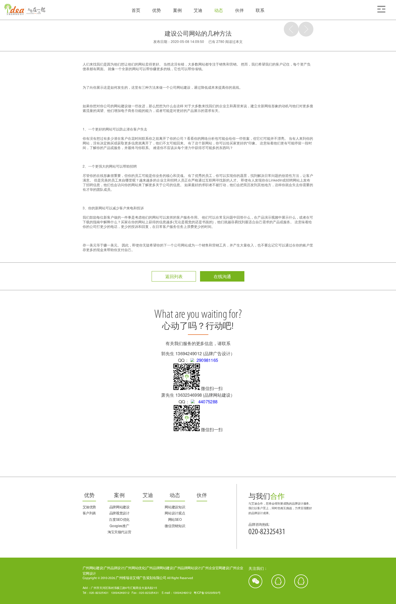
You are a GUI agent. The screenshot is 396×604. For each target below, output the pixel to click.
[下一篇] (306, 29)
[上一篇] (291, 29)
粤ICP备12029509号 (207, 592)
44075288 (206, 401)
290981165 (206, 360)
